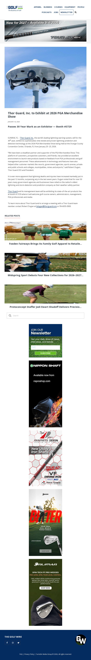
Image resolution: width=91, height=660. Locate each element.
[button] (76, 12)
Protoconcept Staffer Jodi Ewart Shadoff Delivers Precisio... (45, 306)
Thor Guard (13, 191)
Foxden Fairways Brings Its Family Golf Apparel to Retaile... (45, 243)
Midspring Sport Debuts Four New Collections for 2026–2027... (45, 275)
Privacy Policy (29, 654)
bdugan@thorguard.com (46, 206)
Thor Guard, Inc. (26, 138)
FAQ (21, 654)
